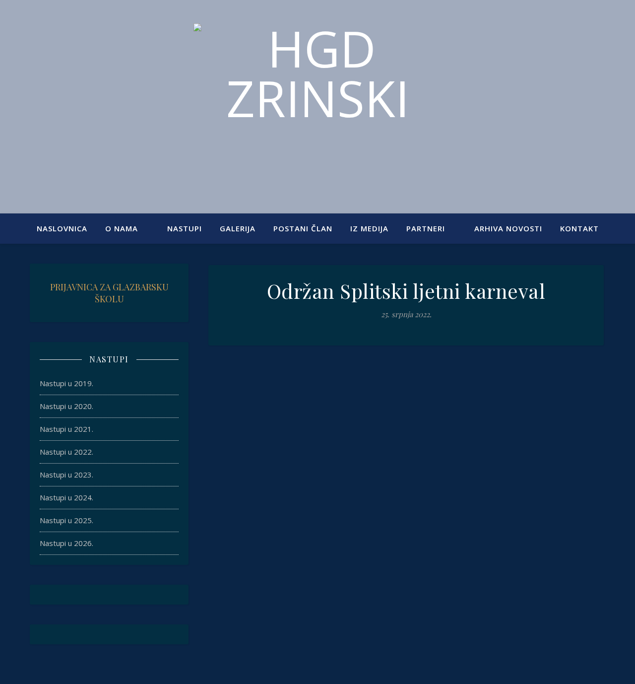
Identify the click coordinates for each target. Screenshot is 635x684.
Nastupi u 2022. (66, 452)
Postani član (302, 228)
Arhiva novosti (508, 228)
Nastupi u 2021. (66, 429)
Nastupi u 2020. (66, 406)
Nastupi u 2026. (66, 543)
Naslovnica (62, 228)
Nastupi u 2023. (66, 474)
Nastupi (184, 228)
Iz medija (369, 228)
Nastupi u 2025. (66, 520)
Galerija (237, 228)
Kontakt (579, 228)
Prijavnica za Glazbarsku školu (109, 293)
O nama (121, 228)
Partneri (425, 228)
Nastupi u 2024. (66, 497)
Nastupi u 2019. (66, 383)
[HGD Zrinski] (317, 100)
